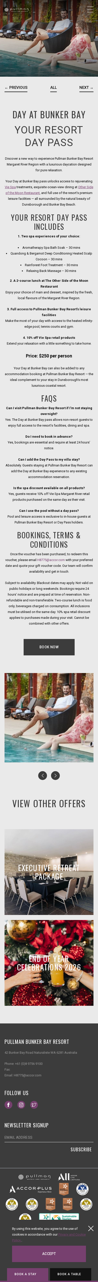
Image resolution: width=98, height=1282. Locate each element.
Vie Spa (10, 187)
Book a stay (26, 1274)
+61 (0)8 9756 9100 (28, 1064)
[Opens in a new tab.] (34, 1177)
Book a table (69, 1274)
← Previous (16, 87)
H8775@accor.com (51, 560)
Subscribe (81, 1149)
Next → (86, 87)
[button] (42, 775)
